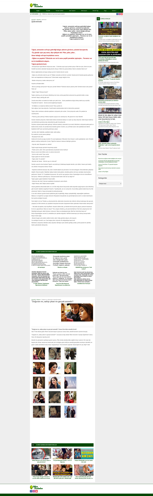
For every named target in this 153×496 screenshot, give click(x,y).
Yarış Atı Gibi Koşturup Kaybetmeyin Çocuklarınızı (62, 284)
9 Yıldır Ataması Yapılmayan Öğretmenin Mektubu (41, 284)
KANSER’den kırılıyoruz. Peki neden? (84, 268)
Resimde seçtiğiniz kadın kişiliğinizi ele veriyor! (109, 37)
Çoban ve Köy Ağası (103, 122)
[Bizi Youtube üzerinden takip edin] (122, 14)
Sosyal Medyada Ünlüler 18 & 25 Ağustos (62, 461)
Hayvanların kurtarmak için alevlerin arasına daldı (108, 101)
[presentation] (40, 13)
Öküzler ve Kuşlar (62, 267)
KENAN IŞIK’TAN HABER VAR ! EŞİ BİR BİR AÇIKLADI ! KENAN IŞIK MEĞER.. (62, 478)
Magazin (38, 299)
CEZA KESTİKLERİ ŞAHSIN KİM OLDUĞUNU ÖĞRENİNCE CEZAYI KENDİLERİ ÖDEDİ (107, 59)
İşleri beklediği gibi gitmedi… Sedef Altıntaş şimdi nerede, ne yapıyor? (84, 478)
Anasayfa (33, 19)
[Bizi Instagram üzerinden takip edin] (119, 14)
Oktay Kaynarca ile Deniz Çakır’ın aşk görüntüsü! (41, 461)
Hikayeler (39, 19)
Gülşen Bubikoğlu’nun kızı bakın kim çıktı (84, 461)
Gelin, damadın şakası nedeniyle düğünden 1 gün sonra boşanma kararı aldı (109, 145)
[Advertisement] (45, 34)
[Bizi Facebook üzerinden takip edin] (117, 14)
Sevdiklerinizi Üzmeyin (83, 283)
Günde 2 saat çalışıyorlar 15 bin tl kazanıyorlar (54, 14)
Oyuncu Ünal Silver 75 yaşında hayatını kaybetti (109, 79)
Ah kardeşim (41, 267)
